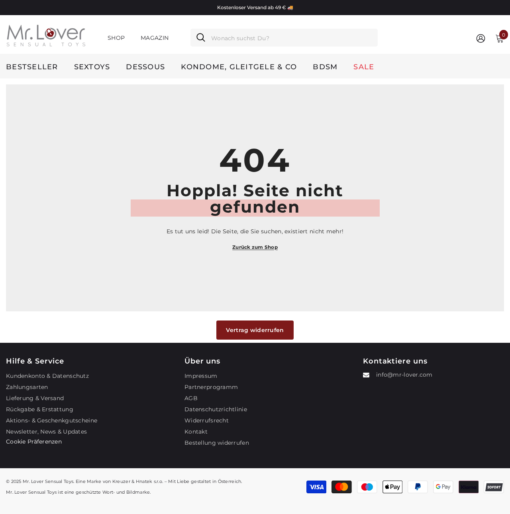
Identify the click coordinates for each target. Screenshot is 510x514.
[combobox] (291, 38)
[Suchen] (284, 38)
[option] (255, 7)
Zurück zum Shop (255, 247)
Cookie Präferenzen (34, 441)
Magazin (155, 37)
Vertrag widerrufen (255, 330)
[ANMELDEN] (480, 38)
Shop (116, 37)
